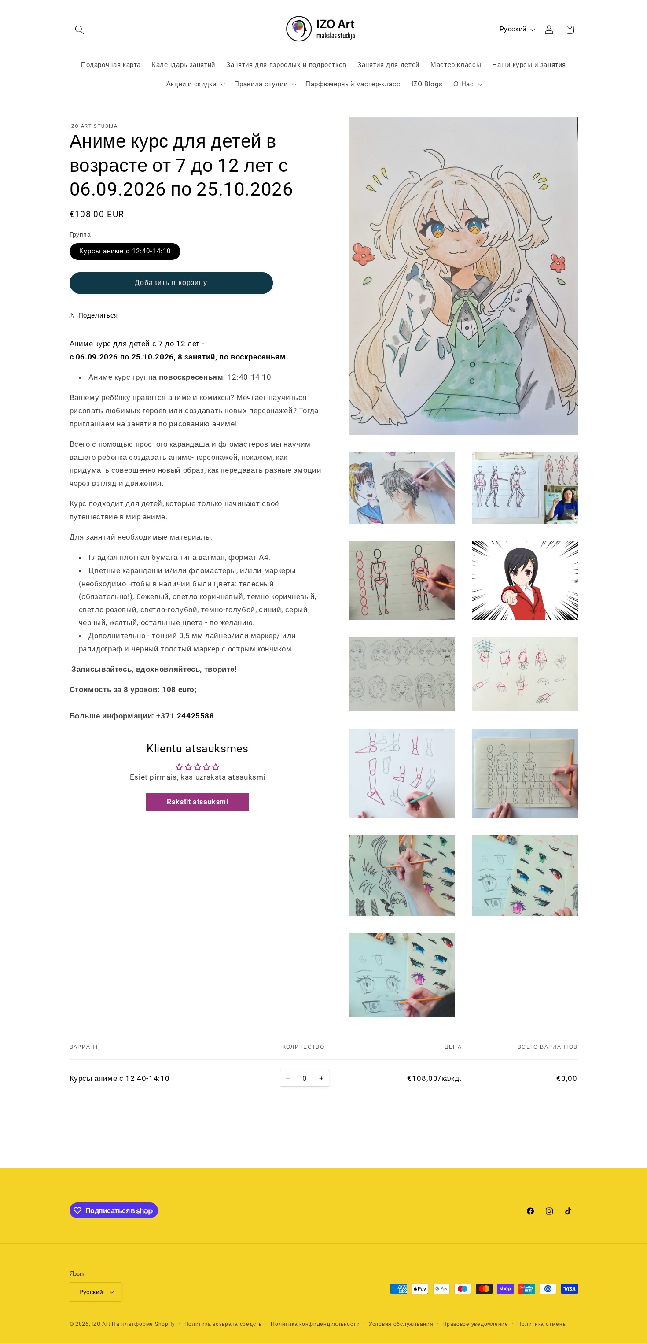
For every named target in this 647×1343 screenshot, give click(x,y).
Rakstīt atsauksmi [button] (197, 801)
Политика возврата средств (223, 1324)
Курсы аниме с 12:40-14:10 (125, 251)
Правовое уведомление (475, 1324)
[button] (80, 29)
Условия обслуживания (401, 1324)
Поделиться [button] (98, 315)
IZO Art (101, 1324)
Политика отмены (542, 1324)
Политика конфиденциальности (315, 1324)
